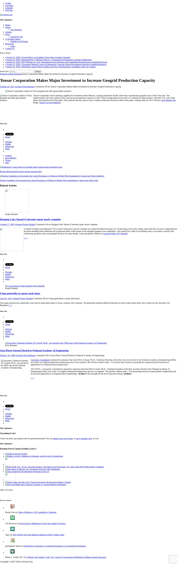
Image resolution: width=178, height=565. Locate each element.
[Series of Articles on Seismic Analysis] (9, 464)
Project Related (29, 224)
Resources (9, 44)
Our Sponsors (16, 30)
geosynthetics (10, 158)
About (7, 27)
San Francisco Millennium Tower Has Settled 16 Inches (43, 523)
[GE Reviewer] (12, 519)
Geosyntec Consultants (40, 360)
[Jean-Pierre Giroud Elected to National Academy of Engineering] (56, 343)
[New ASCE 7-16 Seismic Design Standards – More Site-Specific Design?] (32, 469)
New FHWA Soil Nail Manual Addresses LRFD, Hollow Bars (38, 535)
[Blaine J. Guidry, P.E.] (12, 553)
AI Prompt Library (13, 39)
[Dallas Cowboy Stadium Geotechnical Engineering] (34, 456)
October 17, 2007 (7, 224)
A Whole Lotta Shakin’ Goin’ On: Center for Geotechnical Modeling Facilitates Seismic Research (66, 557)
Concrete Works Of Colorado (115, 233)
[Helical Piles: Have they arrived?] (10, 480)
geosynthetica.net (168, 100)
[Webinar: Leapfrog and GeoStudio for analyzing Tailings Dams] (16, 454)
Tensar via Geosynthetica (49, 102)
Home (7, 25)
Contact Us (9, 48)
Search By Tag (16, 37)
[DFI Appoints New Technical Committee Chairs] (54, 467)
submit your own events (63, 438)
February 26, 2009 (7, 355)
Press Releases (29, 87)
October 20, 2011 (7, 87)
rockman (18, 87)
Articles (8, 32)
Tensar (8, 160)
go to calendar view (84, 438)
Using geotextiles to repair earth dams (20, 293)
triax (7, 163)
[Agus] (12, 530)
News (7, 34)
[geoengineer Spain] (12, 541)
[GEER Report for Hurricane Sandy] (38, 482)
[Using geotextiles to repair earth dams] (24, 286)
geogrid (8, 156)
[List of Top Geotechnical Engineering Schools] (27, 471)
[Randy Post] (12, 508)
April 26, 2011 (6, 298)
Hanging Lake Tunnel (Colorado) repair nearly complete (30, 219)
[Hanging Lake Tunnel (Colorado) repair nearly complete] (17, 212)
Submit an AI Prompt (19, 41)
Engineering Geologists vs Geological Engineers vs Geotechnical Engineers (55, 546)
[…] (25, 238)
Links (12, 46)
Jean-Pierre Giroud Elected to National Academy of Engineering (34, 350)
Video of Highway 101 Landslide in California (37, 512)
